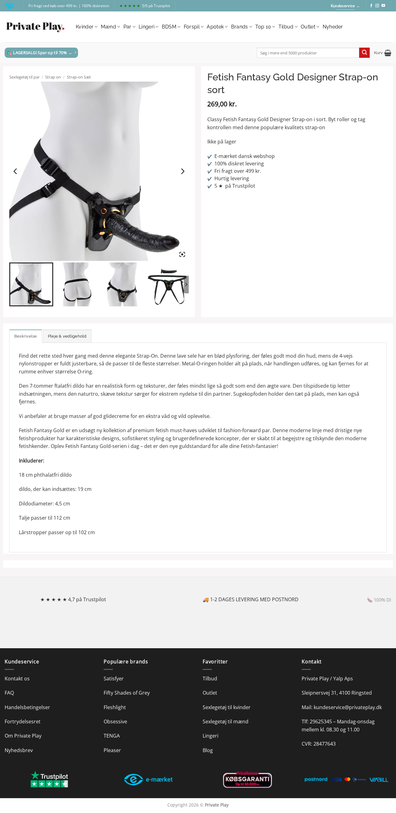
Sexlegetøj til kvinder (227, 707)
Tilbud (286, 27)
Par (127, 27)
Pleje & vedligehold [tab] (67, 336)
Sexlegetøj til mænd (225, 721)
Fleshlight (115, 707)
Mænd (108, 27)
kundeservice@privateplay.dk (348, 707)
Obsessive (115, 721)
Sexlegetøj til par (24, 77)
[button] (382, 53)
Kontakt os (17, 678)
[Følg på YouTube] (383, 6)
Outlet (308, 27)
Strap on (53, 77)
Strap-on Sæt (79, 77)
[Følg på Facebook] (371, 6)
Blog (208, 750)
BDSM (169, 27)
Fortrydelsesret (23, 721)
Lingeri (146, 27)
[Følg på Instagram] (377, 6)
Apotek (215, 27)
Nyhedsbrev (19, 750)
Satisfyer (114, 678)
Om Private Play (23, 735)
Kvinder (84, 27)
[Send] (364, 53)
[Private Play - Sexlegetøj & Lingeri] (36, 27)
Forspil (192, 27)
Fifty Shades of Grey (127, 692)
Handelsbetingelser (27, 707)
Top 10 (263, 27)
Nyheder (333, 27)
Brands (239, 27)
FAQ (9, 692)
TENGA (112, 735)
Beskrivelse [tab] (25, 336)
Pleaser (112, 750)
